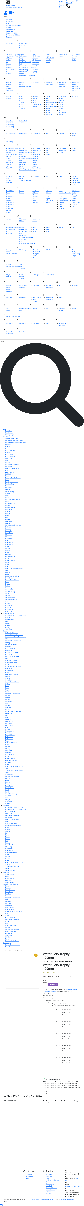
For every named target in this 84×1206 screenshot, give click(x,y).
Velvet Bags (9, 142)
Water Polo (9, 121)
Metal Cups (9, 43)
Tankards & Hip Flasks (12, 941)
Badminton (22, 56)
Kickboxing (49, 82)
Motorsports (76, 88)
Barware (8, 287)
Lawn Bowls (62, 82)
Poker (21, 104)
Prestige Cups (9, 435)
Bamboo (22, 133)
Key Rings (75, 285)
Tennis (61, 102)
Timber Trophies (10, 870)
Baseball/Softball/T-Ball (12, 464)
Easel (47, 133)
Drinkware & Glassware (13, 25)
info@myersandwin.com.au (73, 1186)
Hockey (21, 82)
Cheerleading (36, 150)
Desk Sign (35, 275)
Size (44, 976)
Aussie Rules (10, 70)
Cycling (34, 72)
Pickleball (22, 98)
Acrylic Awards (9, 874)
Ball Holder (9, 19)
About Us (29, 1174)
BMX (20, 54)
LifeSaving (62, 86)
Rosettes (48, 195)
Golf (7, 86)
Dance (48, 54)
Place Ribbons (9, 754)
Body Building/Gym (11, 660)
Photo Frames (9, 909)
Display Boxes (36, 133)
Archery (8, 60)
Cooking (35, 158)
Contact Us (29, 1176)
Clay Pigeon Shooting (11, 482)
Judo (47, 176)
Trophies (9, 37)
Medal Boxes (10, 197)
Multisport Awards (11, 743)
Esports (61, 56)
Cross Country (9, 492)
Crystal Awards (10, 878)
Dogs (47, 152)
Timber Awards (10, 598)
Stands (74, 135)
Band (21, 58)
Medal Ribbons (10, 735)
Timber (61, 104)
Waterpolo (9, 123)
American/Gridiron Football (13, 641)
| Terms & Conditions (46, 1200)
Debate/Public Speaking (12, 499)
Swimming (49, 114)
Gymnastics (9, 90)
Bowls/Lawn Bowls (11, 662)
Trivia (73, 206)
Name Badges (10, 29)
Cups (7, 23)
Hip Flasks (35, 323)
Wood (60, 298)
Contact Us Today (4, 1166)
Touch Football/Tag (11, 599)
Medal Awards (9, 731)
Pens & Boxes (36, 298)
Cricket (34, 66)
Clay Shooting (36, 60)
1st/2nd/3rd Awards (11, 439)
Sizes (44, 1091)
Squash (48, 110)
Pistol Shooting (10, 556)
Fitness (74, 150)
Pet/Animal (35, 191)
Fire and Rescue (10, 507)
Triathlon (61, 114)
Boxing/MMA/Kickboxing (27, 76)
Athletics (9, 68)
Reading (35, 96)
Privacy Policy (35, 1200)
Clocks (21, 275)
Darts (47, 56)
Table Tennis (62, 96)
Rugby (34, 100)
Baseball (22, 60)
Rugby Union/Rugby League (36, 104)
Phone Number (70, 1179)
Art (7, 62)
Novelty (8, 98)
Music (74, 90)
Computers (35, 62)
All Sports (9, 58)
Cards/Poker (36, 148)
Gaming (8, 82)
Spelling (48, 108)
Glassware (22, 323)
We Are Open (69, 1173)
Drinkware (35, 285)
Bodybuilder (23, 72)
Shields (74, 133)
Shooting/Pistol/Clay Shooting (14, 770)
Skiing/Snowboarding (52, 102)
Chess (34, 54)
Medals (8, 27)
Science (48, 98)
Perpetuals (9, 31)
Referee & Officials (11, 760)
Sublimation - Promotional (13, 911)
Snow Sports (49, 104)
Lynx (73, 184)
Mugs (8, 206)
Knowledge (49, 84)
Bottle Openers (10, 890)
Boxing (21, 74)
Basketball (22, 66)
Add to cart (53, 984)
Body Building (23, 70)
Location (68, 1190)
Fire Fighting (76, 54)
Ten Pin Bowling (10, 592)
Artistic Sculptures (11, 450)
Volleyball (75, 96)
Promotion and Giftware (13, 35)
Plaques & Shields (11, 33)
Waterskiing (10, 125)
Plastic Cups (23, 43)
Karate (61, 176)
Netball (8, 96)
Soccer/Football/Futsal (52, 106)
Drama (48, 62)
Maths (74, 84)
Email (67, 1184)
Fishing (74, 60)
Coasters (22, 287)
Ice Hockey (35, 82)
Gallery (28, 1178)
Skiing (47, 100)
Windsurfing (10, 127)
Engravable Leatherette (12, 694)
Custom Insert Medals (12, 682)
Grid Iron (9, 88)
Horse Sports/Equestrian (13, 525)
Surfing (48, 112)
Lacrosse (74, 176)
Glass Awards (50, 275)
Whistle (21, 221)
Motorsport (75, 86)
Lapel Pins (9, 298)
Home (5, 950)
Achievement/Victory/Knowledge (15, 443)
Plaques (61, 133)
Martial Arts (75, 82)
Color (44, 980)
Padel (21, 96)
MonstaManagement (67, 1200)
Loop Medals (76, 182)
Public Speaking (10, 560)
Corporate (9, 21)
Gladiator (9, 84)
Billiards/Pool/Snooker (26, 68)
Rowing (34, 98)
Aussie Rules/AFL (10, 456)
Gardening (9, 176)
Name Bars (22, 298)
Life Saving (62, 84)
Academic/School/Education (15, 54)
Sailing (48, 96)
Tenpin (74, 199)
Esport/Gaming (63, 54)
